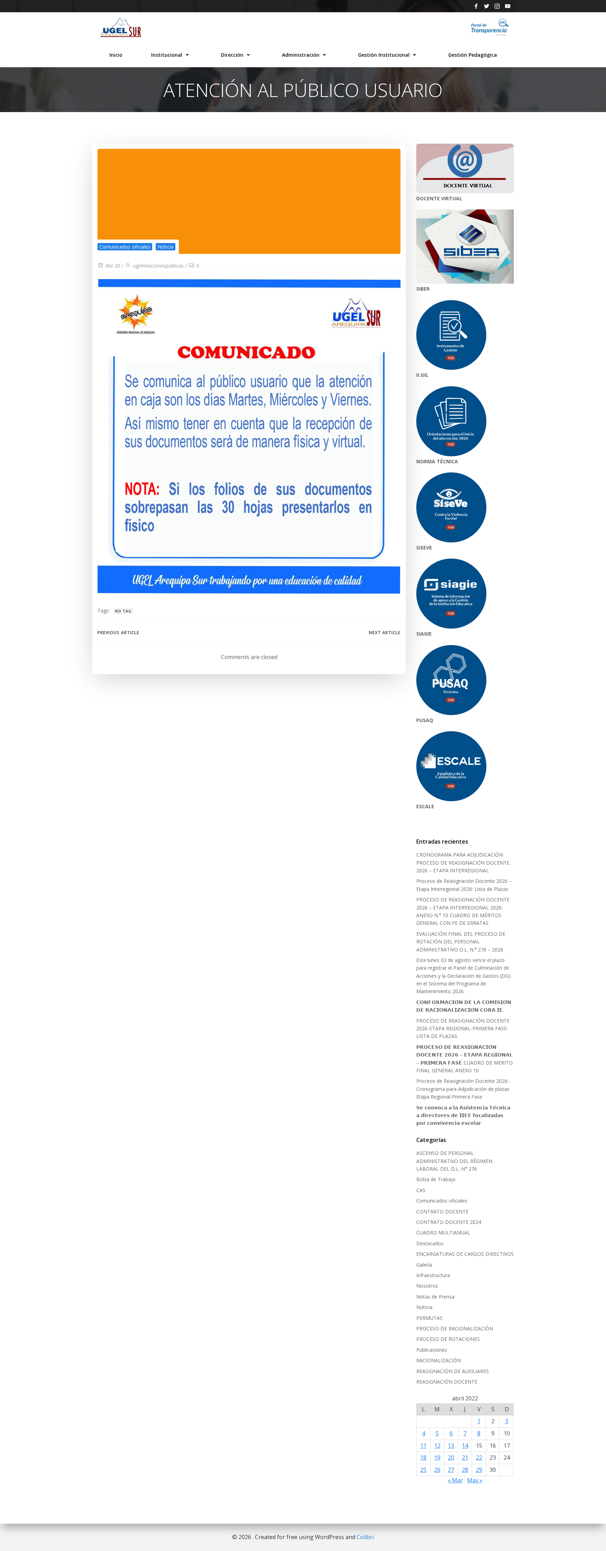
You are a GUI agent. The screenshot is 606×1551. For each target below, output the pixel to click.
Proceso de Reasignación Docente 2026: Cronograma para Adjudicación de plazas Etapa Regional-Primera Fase (463, 1089)
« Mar (455, 1480)
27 (451, 1470)
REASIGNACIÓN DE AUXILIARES (452, 1371)
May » (475, 1480)
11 (423, 1445)
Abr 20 (113, 265)
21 (465, 1457)
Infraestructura (433, 1275)
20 (451, 1457)
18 (423, 1457)
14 (465, 1445)
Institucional (166, 54)
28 (465, 1470)
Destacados (430, 1243)
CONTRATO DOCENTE (442, 1211)
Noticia (165, 246)
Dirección (232, 54)
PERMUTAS (429, 1318)
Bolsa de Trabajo (436, 1179)
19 (437, 1457)
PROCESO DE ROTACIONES (448, 1339)
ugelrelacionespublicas (158, 265)
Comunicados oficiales (124, 246)
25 (423, 1470)
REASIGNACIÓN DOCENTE (446, 1381)
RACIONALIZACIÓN (438, 1360)
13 (451, 1445)
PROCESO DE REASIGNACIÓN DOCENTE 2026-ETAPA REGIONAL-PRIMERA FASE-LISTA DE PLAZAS (463, 1028)
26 (437, 1470)
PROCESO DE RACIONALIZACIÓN (454, 1328)
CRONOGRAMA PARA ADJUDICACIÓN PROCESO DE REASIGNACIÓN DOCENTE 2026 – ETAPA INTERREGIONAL (463, 862)
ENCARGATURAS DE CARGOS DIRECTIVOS (465, 1254)
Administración (300, 54)
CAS (420, 1190)
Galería (424, 1264)
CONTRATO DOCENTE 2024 (448, 1222)
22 (479, 1457)
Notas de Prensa (435, 1296)
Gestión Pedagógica (472, 54)
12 (437, 1445)
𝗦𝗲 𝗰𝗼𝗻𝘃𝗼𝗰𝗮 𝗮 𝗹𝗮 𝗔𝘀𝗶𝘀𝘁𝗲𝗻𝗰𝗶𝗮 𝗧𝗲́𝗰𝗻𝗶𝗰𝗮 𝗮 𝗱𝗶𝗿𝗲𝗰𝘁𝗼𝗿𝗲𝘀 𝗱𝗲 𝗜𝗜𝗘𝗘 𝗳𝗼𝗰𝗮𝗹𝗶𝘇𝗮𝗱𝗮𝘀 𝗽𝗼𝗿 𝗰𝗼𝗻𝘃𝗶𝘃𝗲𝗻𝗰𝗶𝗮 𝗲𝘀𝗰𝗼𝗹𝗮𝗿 (463, 1115)
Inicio (115, 54)
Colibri (365, 1537)
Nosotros (427, 1285)
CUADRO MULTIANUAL (443, 1232)
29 (479, 1470)
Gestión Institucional (384, 54)
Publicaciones (431, 1349)
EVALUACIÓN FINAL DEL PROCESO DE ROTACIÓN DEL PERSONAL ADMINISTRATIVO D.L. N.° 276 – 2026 (460, 941)
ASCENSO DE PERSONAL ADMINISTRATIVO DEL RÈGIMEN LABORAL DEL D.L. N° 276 (454, 1161)
